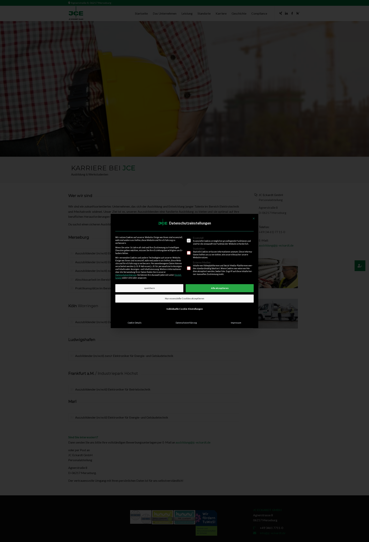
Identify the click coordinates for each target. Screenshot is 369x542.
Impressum (236, 323)
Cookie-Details (134, 323)
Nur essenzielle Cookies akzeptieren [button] (184, 298)
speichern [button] (149, 288)
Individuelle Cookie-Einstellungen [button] (184, 308)
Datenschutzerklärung (125, 275)
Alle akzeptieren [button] (220, 288)
